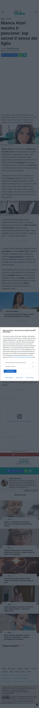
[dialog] (19, 354)
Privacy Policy (30, 377)
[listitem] (19, 363)
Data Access (19, 377)
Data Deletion (9, 377)
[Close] (35, 330)
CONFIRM (10, 371)
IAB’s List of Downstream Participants (21, 357)
